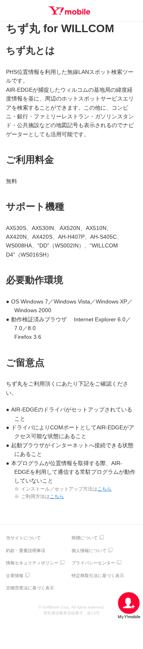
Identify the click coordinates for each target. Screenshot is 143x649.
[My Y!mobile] (129, 605)
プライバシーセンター (93, 562)
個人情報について (89, 550)
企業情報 (14, 575)
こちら (104, 489)
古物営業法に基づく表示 (30, 587)
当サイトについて (23, 537)
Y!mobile (69, 10)
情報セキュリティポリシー (32, 562)
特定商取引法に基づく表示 (98, 575)
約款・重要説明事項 (25, 550)
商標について (85, 537)
